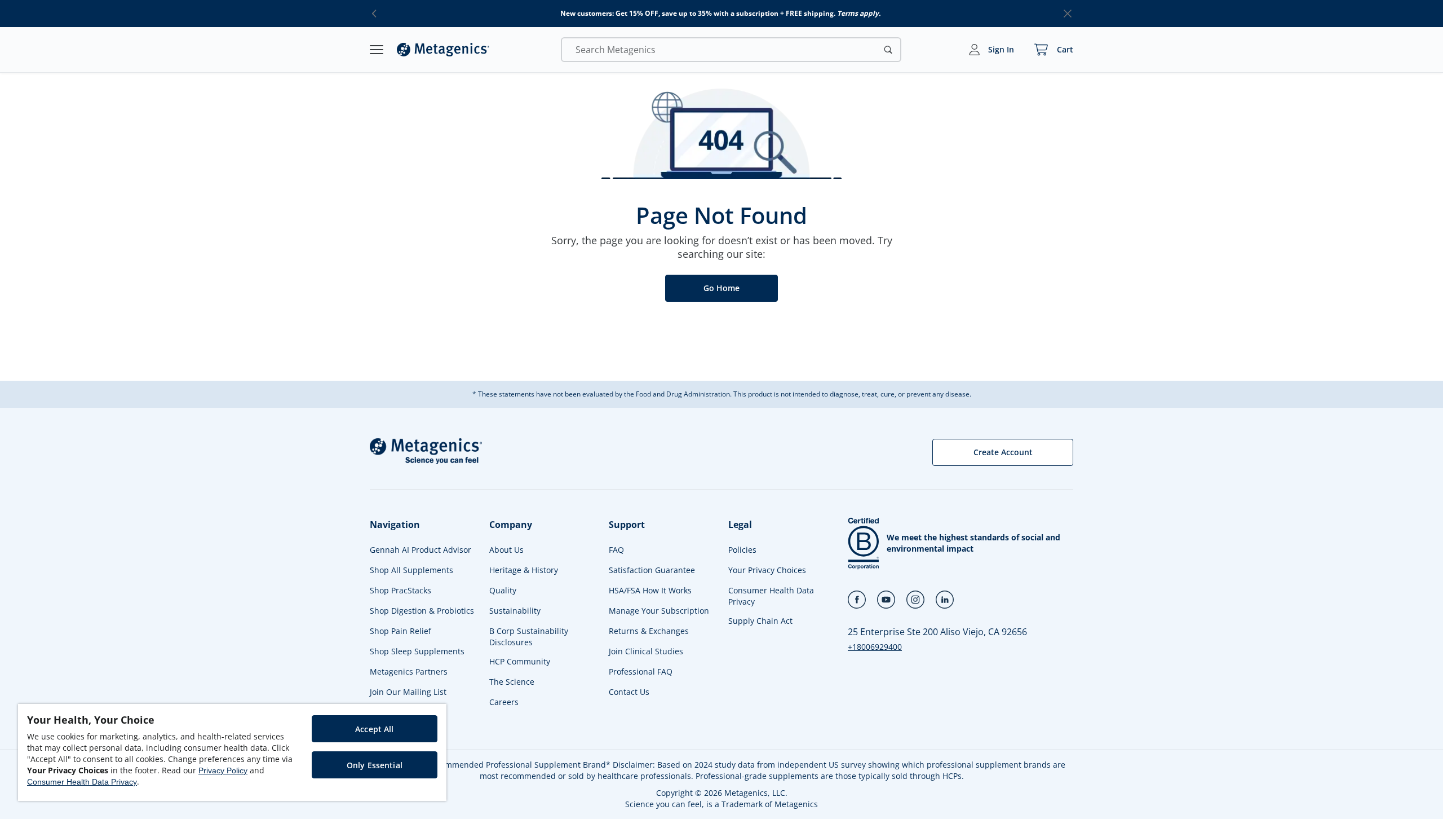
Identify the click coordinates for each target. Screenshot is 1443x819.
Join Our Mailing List (408, 691)
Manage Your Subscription (659, 610)
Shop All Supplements (411, 570)
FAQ (616, 549)
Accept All (374, 729)
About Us (506, 549)
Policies (742, 549)
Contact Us (629, 691)
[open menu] (376, 49)
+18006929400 (875, 646)
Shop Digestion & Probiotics (422, 610)
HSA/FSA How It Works (650, 590)
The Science (511, 681)
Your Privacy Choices (767, 570)
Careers (504, 702)
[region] (232, 752)
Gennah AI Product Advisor (420, 549)
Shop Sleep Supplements (417, 651)
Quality (502, 590)
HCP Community (519, 661)
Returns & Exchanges (649, 631)
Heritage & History (523, 570)
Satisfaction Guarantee (652, 570)
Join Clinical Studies (646, 651)
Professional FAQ (640, 671)
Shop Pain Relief (400, 631)
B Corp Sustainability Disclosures (528, 637)
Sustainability (515, 610)
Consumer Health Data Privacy (771, 596)
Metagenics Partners (409, 671)
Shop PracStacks (400, 590)
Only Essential (374, 765)
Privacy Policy (222, 770)
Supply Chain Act (760, 620)
